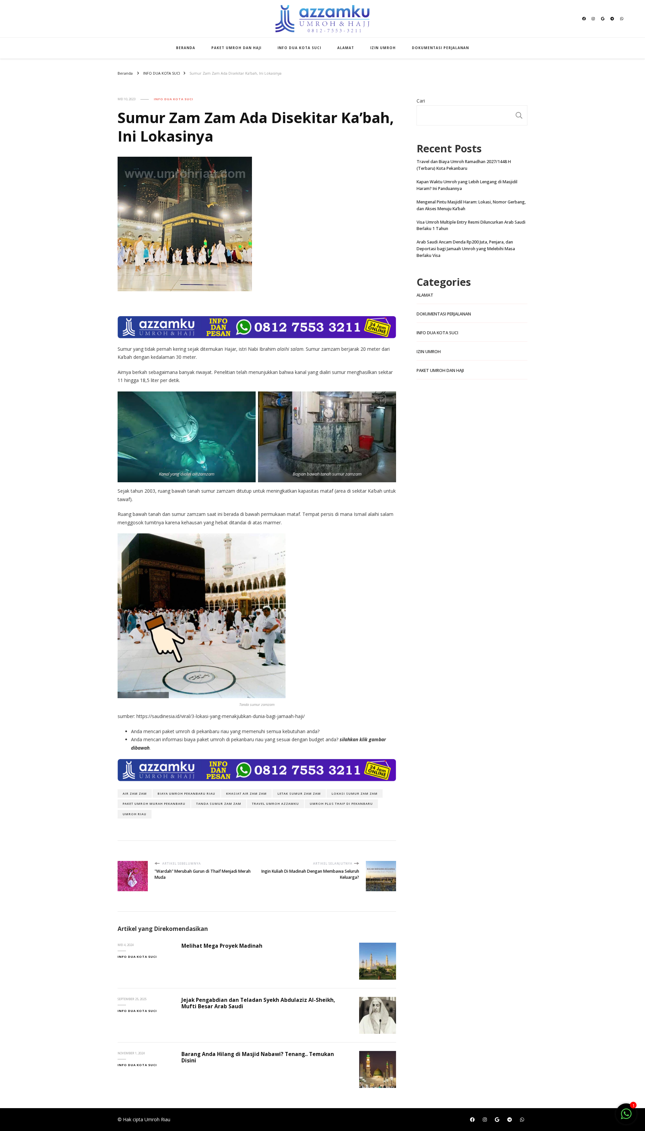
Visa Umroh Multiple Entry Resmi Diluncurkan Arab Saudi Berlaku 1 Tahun (471, 225)
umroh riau (134, 814)
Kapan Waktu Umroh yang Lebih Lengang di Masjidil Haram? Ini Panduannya (467, 185)
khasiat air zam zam (246, 793)
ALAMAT (345, 47)
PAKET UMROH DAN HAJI (236, 47)
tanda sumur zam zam (218, 803)
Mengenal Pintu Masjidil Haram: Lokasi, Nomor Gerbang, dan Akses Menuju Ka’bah (471, 205)
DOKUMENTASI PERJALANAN (440, 47)
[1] (626, 1117)
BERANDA (185, 47)
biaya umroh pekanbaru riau (186, 793)
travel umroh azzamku (275, 803)
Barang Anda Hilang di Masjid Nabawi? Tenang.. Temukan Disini (257, 1057)
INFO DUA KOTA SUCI (299, 47)
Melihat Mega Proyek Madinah (221, 945)
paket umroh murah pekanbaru (154, 803)
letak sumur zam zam (299, 793)
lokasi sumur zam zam (355, 793)
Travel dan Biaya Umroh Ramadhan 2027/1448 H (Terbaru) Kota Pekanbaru (464, 165)
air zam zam (135, 793)
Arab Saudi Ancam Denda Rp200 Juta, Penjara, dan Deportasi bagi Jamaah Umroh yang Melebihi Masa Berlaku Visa (466, 248)
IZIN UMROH (383, 47)
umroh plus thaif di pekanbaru (341, 803)
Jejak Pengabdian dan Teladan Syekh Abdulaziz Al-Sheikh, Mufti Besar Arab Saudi (258, 1003)
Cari (421, 101)
